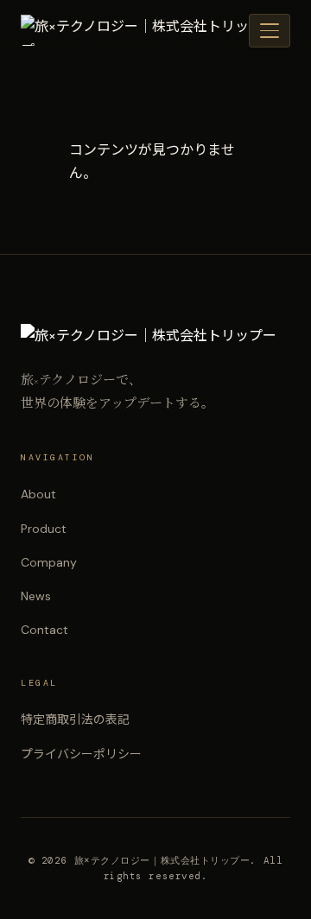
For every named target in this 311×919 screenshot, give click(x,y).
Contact (44, 629)
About (38, 494)
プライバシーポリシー (81, 754)
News (36, 596)
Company (49, 562)
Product (44, 528)
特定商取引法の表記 (75, 719)
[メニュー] (269, 31)
